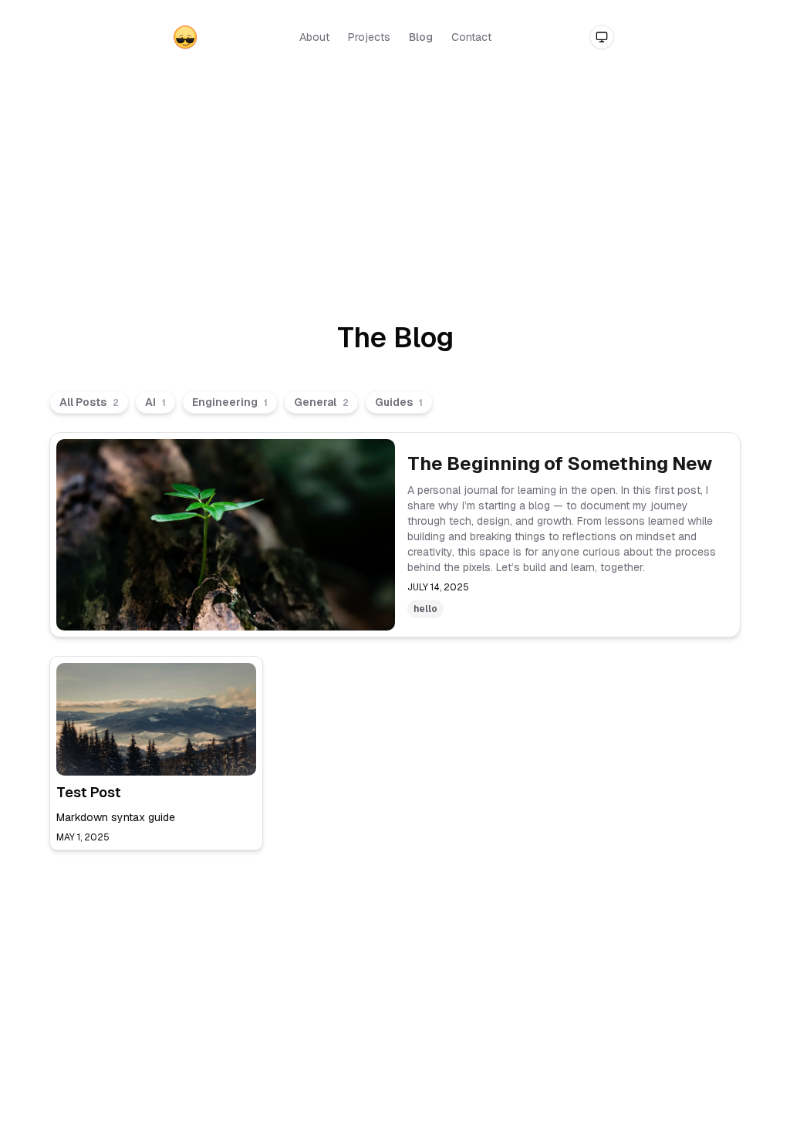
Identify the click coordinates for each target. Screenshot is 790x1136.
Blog (421, 37)
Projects (369, 37)
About (314, 37)
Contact (471, 37)
